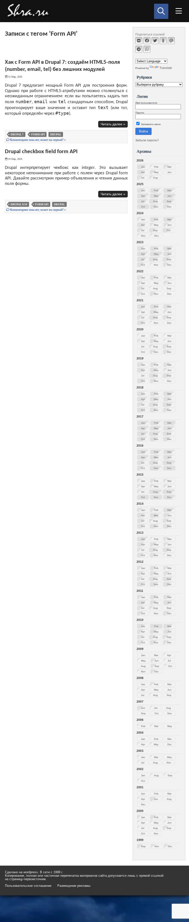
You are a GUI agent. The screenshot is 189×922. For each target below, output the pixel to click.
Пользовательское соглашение (28, 886)
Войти (143, 131)
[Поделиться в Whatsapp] (146, 49)
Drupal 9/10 (19, 204)
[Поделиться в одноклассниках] (163, 40)
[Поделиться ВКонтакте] (138, 40)
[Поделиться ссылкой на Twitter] (155, 40)
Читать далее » (113, 124)
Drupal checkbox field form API (41, 152)
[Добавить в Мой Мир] (171, 40)
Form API (38, 134)
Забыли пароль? (147, 140)
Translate (165, 68)
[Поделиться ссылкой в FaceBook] (146, 40)
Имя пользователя (146, 102)
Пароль (139, 112)
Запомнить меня (150, 124)
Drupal (55, 134)
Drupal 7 (17, 134)
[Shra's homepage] (29, 11)
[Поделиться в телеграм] (138, 49)
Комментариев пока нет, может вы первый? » (37, 140)
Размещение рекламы (73, 886)
